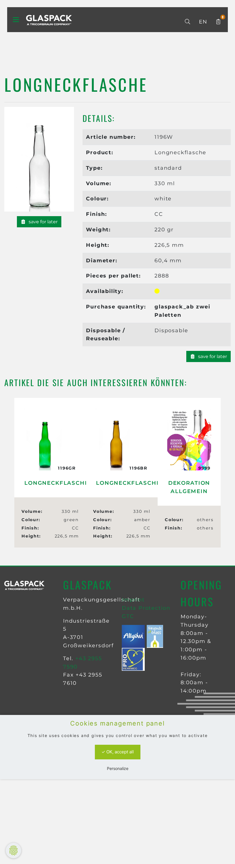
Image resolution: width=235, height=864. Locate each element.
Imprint (133, 600)
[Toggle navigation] (16, 19)
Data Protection (146, 608)
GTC (128, 616)
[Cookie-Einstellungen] (13, 850)
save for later (43, 221)
